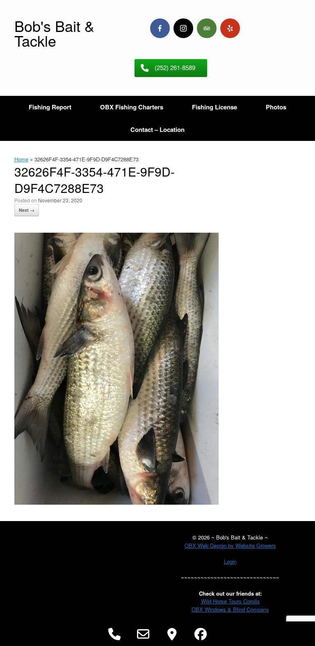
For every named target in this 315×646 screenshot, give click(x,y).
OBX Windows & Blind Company (230, 609)
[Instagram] (183, 28)
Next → (26, 210)
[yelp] (230, 28)
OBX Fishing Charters (131, 106)
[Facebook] (160, 28)
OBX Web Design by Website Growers (230, 545)
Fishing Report (50, 106)
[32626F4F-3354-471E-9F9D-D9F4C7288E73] (116, 502)
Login (230, 561)
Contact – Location (157, 129)
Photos (276, 106)
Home (21, 159)
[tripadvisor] (207, 28)
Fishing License (214, 106)
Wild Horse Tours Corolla (230, 601)
